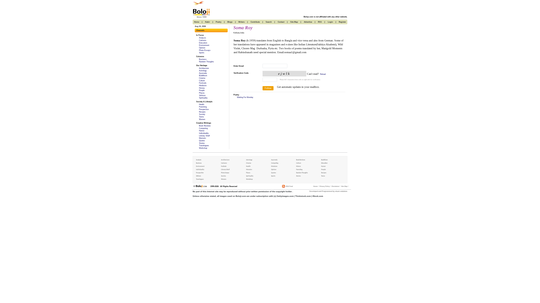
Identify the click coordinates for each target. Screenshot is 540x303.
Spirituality (203, 98)
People (202, 90)
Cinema (202, 78)
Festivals (202, 83)
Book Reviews (205, 126)
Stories (202, 143)
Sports (201, 53)
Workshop (203, 148)
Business (203, 59)
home (196, 22)
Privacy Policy (325, 186)
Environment (204, 45)
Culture (202, 81)
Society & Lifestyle (204, 102)
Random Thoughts (206, 62)
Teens (201, 117)
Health (201, 104)
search (269, 22)
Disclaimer (335, 186)
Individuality (204, 133)
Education (203, 43)
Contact (281, 22)
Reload (323, 74)
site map (294, 22)
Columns (200, 56)
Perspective (204, 109)
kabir (207, 22)
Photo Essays (205, 50)
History (202, 88)
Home (315, 186)
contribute (255, 22)
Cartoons (202, 40)
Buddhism (203, 75)
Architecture (204, 68)
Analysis (202, 38)
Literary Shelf (204, 136)
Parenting (203, 107)
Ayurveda (203, 73)
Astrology (203, 71)
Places (202, 93)
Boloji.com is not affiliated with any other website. (325, 17)
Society (202, 114)
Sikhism (202, 95)
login (330, 22)
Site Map (344, 186)
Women (202, 119)
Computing (203, 128)
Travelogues (204, 145)
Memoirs (202, 138)
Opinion (202, 48)
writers (241, 22)
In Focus (200, 35)
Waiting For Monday (245, 97)
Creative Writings (203, 123)
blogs (229, 22)
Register (342, 22)
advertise (308, 22)
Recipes (202, 112)
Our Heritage (201, 65)
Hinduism (203, 85)
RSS (320, 22)
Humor (201, 131)
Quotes (202, 141)
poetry (218, 22)
